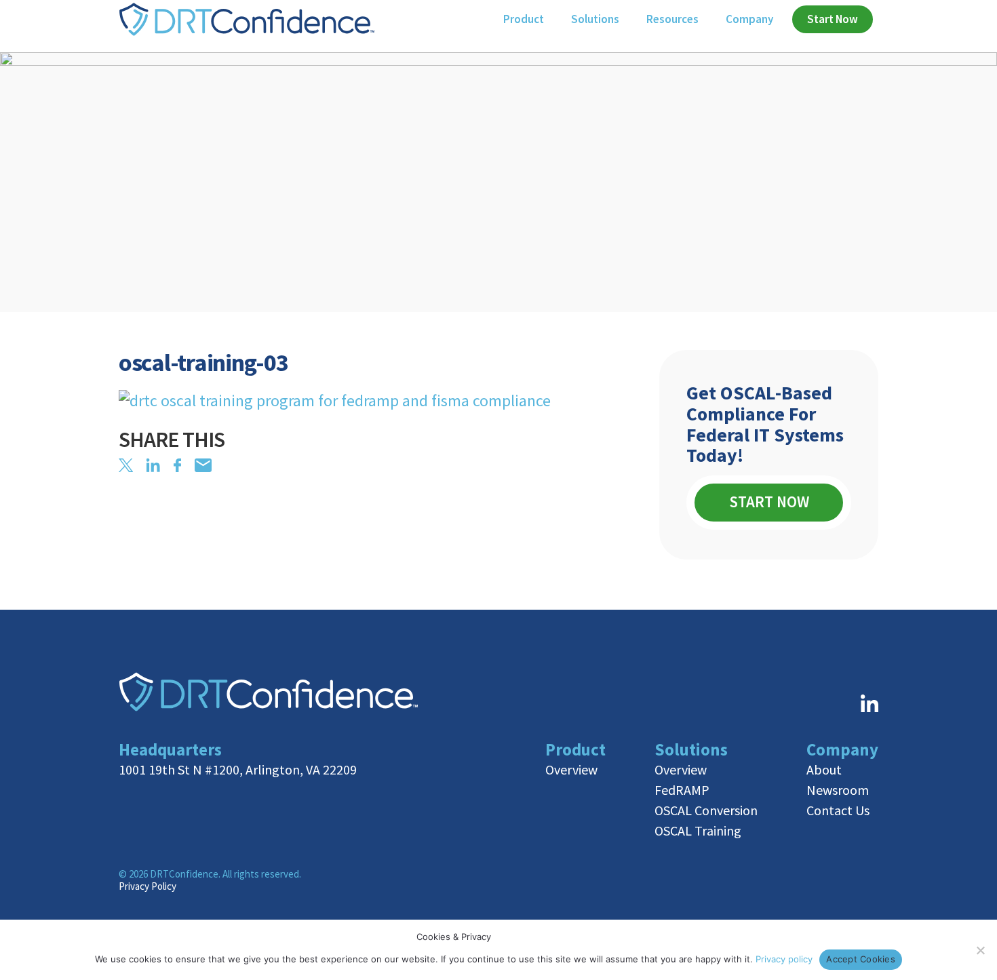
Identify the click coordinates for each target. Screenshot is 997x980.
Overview (571, 769)
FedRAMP (681, 789)
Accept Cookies (860, 959)
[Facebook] (177, 465)
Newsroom (837, 789)
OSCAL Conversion (706, 810)
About (824, 769)
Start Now (769, 501)
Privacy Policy (147, 886)
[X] (126, 465)
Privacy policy (784, 959)
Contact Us (837, 810)
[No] (980, 950)
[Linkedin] (153, 465)
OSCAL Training (697, 830)
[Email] (203, 465)
